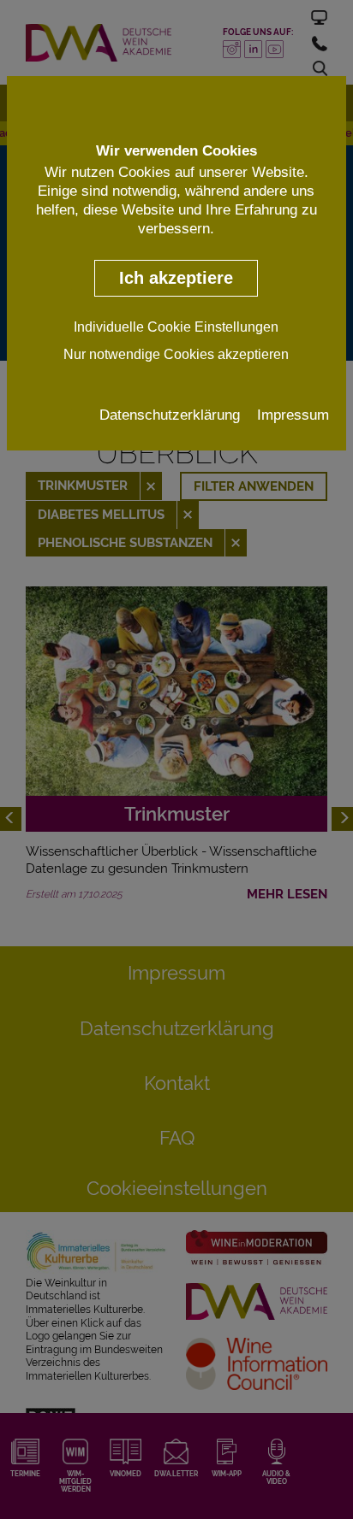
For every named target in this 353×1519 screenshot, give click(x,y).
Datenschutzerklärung (169, 414)
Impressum (293, 414)
